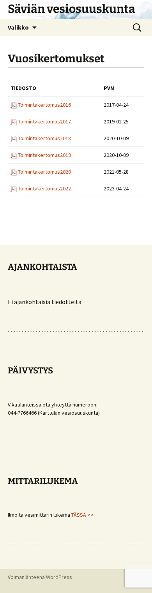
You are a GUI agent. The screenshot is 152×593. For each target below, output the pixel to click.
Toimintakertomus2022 (44, 188)
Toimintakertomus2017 (44, 121)
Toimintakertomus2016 (44, 104)
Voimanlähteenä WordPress (40, 577)
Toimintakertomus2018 (44, 138)
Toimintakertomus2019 (44, 154)
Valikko (18, 27)
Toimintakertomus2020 (44, 171)
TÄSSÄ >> (82, 514)
